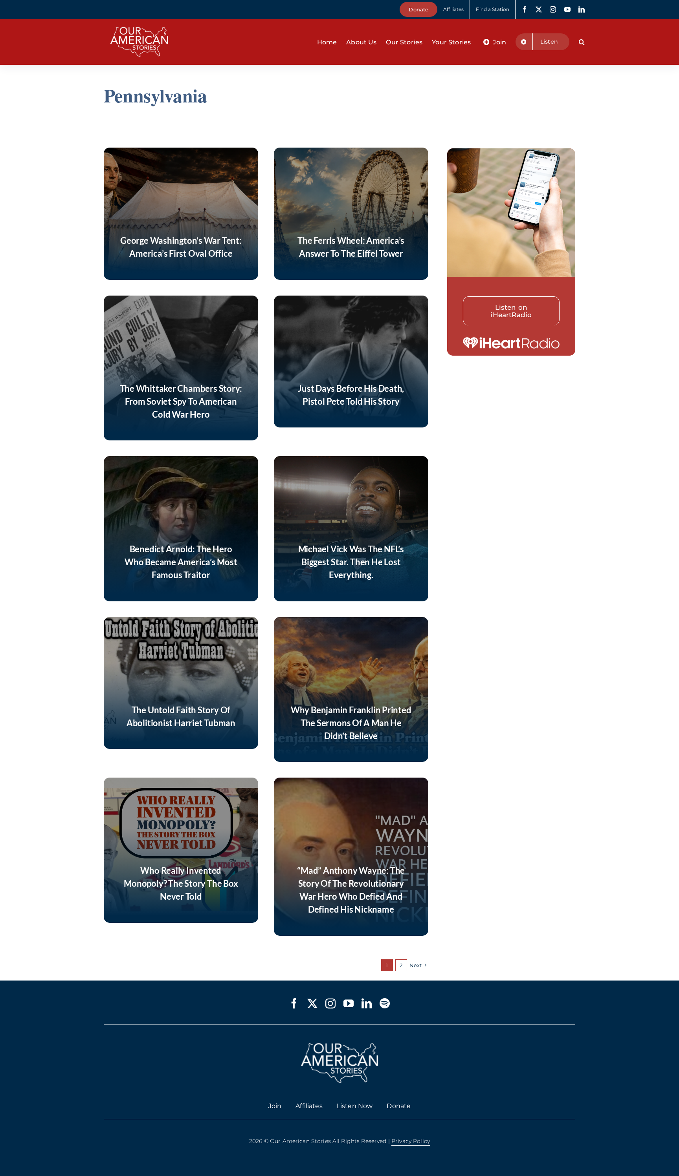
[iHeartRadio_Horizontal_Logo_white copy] (511, 340)
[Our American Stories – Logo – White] (139, 22)
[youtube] (567, 9)
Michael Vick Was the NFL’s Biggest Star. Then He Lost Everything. (351, 562)
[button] (582, 42)
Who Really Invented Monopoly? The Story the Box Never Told (181, 883)
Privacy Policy (410, 1141)
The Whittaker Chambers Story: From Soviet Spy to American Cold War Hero (181, 401)
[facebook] (524, 9)
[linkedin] (581, 9)
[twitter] (539, 9)
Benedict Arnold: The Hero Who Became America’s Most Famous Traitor (181, 562)
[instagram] (553, 9)
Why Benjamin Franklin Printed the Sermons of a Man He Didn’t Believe (351, 723)
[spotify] (385, 1003)
